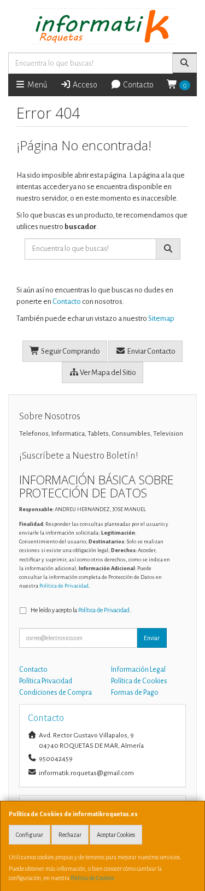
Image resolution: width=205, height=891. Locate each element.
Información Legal (138, 669)
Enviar (152, 638)
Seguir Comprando (70, 351)
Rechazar (69, 834)
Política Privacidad (45, 681)
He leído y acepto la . (81, 610)
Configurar (29, 834)
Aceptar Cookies (116, 834)
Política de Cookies (92, 878)
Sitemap (161, 318)
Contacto (137, 84)
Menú (36, 84)
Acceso (84, 84)
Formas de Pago (135, 692)
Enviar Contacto (150, 351)
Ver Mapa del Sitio (107, 372)
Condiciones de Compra (55, 692)
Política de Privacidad (64, 586)
